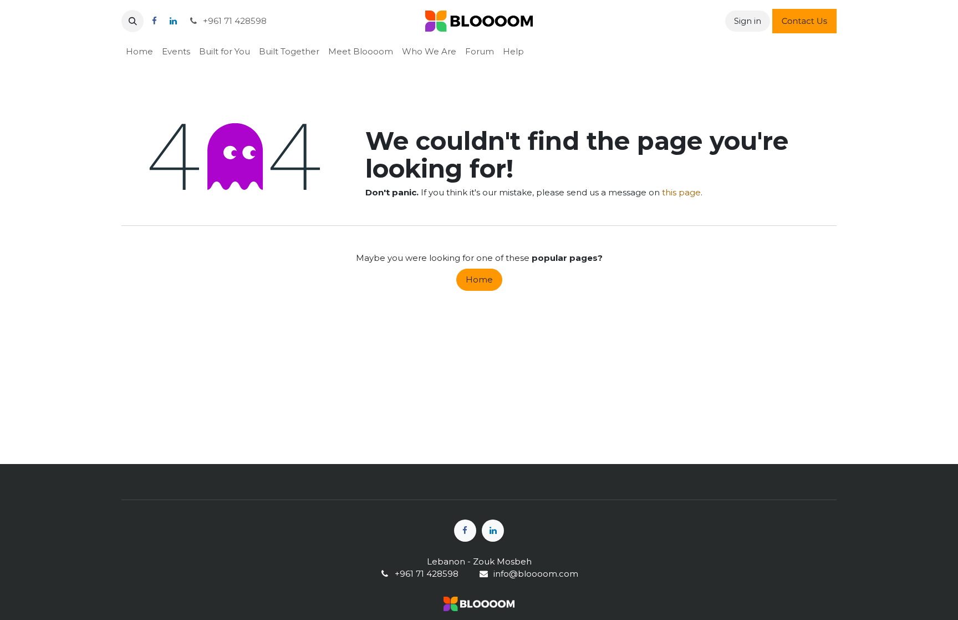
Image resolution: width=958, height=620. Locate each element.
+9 (400, 573)
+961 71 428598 (234, 21)
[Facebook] (154, 21)
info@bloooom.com (535, 573)
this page (681, 192)
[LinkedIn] (173, 21)
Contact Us (804, 21)
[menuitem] (139, 51)
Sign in (747, 21)
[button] (132, 21)
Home (479, 279)
